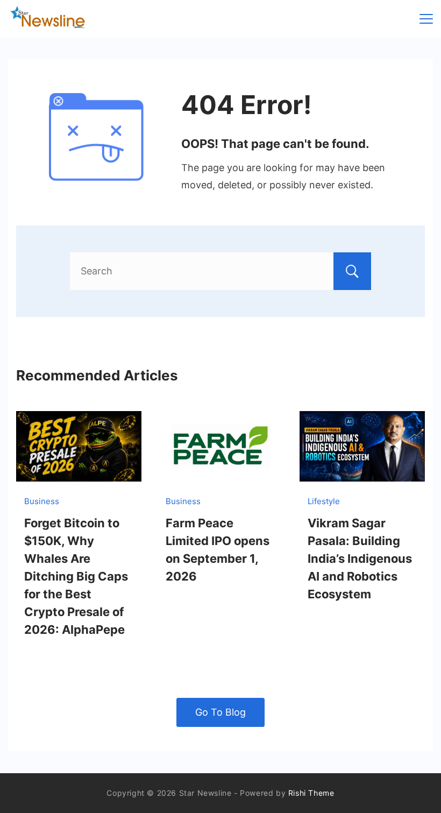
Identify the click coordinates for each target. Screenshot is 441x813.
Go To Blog (220, 712)
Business (41, 501)
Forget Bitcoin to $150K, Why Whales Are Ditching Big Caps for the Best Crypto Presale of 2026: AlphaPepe (76, 576)
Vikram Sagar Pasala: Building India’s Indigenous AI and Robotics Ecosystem (360, 558)
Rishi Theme (311, 792)
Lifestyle (324, 501)
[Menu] (426, 19)
